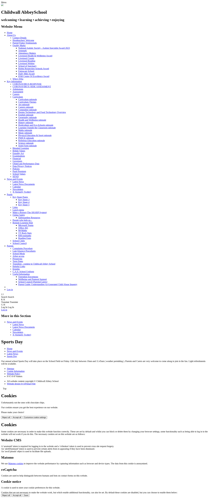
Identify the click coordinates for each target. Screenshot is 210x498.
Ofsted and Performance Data (26, 163)
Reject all (6, 417)
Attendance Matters (27, 53)
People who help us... (22, 220)
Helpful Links (19, 266)
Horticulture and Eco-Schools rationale (35, 125)
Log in (10, 289)
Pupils (9, 194)
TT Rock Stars (25, 233)
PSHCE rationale (26, 138)
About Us (11, 35)
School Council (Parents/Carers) (32, 282)
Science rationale (26, 143)
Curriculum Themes (27, 102)
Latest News (18, 181)
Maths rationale (25, 130)
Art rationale (24, 104)
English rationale (25, 115)
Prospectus (17, 258)
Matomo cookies (15, 463)
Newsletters (18, 189)
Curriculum (18, 97)
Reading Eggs (24, 238)
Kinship (16, 269)
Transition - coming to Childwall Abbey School (34, 264)
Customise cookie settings (35, 417)
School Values (19, 174)
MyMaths (22, 230)
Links (15, 207)
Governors (17, 161)
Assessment (18, 91)
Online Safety (19, 215)
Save (26, 495)
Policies (16, 169)
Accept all (17, 417)
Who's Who (18, 79)
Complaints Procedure (23, 248)
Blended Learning (21, 148)
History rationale (25, 122)
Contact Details (19, 38)
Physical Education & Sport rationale (35, 135)
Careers (16, 94)
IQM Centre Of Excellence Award (33, 76)
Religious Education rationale (31, 140)
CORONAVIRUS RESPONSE (27, 84)
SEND (16, 176)
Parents (10, 246)
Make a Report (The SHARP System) (30, 212)
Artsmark (22, 50)
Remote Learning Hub (23, 223)
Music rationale (25, 133)
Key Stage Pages (20, 197)
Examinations (19, 156)
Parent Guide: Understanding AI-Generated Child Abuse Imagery (47, 284)
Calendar (17, 187)
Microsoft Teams (25, 225)
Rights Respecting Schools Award (33, 68)
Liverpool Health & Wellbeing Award (35, 56)
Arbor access (18, 256)
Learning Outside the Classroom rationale (37, 127)
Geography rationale (27, 117)
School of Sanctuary (27, 66)
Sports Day (12, 356)
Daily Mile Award (26, 74)
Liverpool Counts (26, 58)
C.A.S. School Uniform (23, 271)
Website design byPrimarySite (21, 384)
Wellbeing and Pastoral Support (32, 279)
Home (9, 32)
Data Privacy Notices (22, 166)
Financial (17, 158)
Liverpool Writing (26, 63)
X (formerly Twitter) (22, 192)
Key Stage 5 (23, 205)
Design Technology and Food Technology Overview (42, 112)
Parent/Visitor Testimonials (25, 43)
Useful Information (21, 274)
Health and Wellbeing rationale (32, 120)
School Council (20, 243)
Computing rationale (27, 109)
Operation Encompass (28, 276)
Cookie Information (16, 371)
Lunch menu (18, 210)
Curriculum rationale (27, 99)
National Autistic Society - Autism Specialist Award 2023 (44, 48)
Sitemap (10, 368)
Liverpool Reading (26, 61)
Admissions (18, 89)
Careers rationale (25, 107)
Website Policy (13, 374)
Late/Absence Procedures (24, 251)
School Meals (19, 253)
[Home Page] (2, 5)
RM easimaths (24, 235)
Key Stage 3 (23, 199)
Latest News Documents (24, 184)
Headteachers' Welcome (23, 40)
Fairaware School (26, 71)
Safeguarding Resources (29, 217)
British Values (19, 151)
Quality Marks (19, 45)
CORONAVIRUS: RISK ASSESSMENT (32, 86)
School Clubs (19, 241)
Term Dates (18, 261)
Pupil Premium (19, 171)
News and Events (15, 179)
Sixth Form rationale (27, 145)
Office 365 (23, 228)
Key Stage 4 (23, 202)
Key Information (14, 81)
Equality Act (18, 153)
